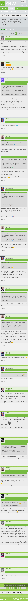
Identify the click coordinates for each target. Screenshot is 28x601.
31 (13, 33)
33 (17, 33)
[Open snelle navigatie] (27, 15)
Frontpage (4, 8)
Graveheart (8, 62)
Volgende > (23, 33)
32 (15, 33)
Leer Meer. (4, 24)
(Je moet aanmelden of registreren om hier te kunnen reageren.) (16, 585)
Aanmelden (23, 1)
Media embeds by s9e (17, 599)
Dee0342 (8, 352)
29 (9, 33)
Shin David (8, 36)
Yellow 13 (8, 118)
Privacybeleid (25, 598)
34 (19, 33)
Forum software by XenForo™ (6, 599)
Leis (7, 438)
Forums (11, 8)
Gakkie (7, 78)
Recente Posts (15, 11)
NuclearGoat (9, 287)
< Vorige (2, 33)
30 (11, 33)
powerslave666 (9, 135)
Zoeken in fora (6, 11)
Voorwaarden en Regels (17, 598)
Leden (17, 8)
